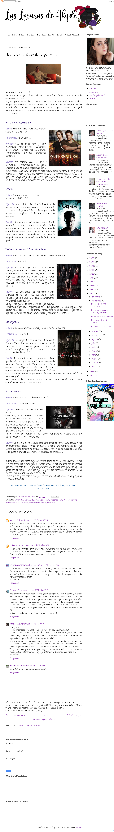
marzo (95, 358)
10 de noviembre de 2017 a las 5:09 (34, 545)
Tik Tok (92, 98)
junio (94, 347)
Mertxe (13, 665)
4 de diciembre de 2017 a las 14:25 (29, 623)
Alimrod (13, 590)
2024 (91, 266)
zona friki (51, 503)
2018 (91, 289)
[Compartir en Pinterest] (58, 497)
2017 (91, 293)
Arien (12, 623)
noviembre (97, 300)
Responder (14, 538)
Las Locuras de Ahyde (30, 500)
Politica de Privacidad (72, 35)
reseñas (54, 500)
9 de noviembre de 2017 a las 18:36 (32, 520)
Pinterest (93, 88)
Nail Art (14, 35)
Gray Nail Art (102, 228)
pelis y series (45, 500)
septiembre (97, 335)
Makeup (21, 35)
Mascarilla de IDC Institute (98, 305)
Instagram (93, 92)
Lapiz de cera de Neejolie (102, 316)
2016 (91, 371)
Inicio (8, 35)
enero (94, 366)
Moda (38, 35)
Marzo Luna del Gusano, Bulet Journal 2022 (103, 182)
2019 (91, 285)
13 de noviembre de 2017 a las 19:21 (33, 590)
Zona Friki (51, 35)
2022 (91, 274)
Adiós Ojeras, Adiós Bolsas (104, 132)
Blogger (79, 827)
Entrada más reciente (15, 715)
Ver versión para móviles (44, 719)
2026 (92, 258)
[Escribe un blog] (53, 497)
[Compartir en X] (55, 497)
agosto (95, 339)
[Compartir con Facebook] (57, 497)
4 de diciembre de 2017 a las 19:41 (31, 665)
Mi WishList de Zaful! (101, 326)
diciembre (96, 296)
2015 (91, 375)
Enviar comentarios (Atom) (30, 725)
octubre (95, 331)
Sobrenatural (11, 503)
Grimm (17, 500)
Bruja (44, 35)
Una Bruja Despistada (98, 95)
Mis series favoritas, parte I (100, 321)
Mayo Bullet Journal (101, 205)
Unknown (14, 545)
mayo (94, 351)
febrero (95, 362)
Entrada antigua (74, 715)
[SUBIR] (113, 830)
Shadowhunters (70, 500)
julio (94, 343)
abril (94, 354)
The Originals (23, 503)
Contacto (60, 35)
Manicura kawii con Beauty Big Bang (99, 311)
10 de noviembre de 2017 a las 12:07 (43, 565)
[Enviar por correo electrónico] (52, 497)
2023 (91, 270)
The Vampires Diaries (37, 503)
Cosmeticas (30, 35)
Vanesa (13, 520)
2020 (91, 281)
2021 (91, 277)
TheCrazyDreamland (19, 565)
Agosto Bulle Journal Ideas (102, 156)
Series (61, 500)
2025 (91, 262)
